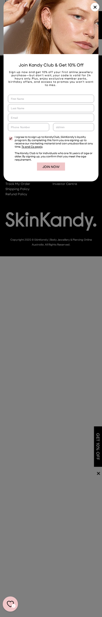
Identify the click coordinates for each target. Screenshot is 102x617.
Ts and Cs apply (31, 146)
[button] (95, 7)
